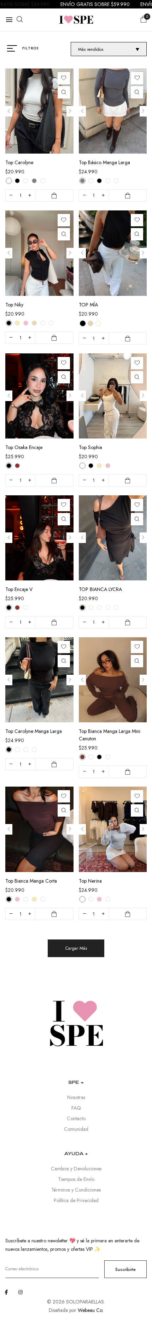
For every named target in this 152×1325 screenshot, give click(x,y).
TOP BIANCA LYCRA (100, 589)
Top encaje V (19, 589)
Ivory (8, 180)
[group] (39, 111)
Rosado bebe (25, 323)
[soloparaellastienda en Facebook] (6, 1292)
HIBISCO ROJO (107, 607)
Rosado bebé (99, 899)
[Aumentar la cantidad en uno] (29, 195)
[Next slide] (70, 111)
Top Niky (14, 304)
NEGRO (83, 323)
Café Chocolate (82, 756)
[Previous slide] (8, 111)
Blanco (25, 607)
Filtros (30, 48)
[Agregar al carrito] (54, 195)
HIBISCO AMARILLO (116, 607)
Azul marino (25, 180)
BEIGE (90, 323)
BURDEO (99, 607)
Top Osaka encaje (23, 447)
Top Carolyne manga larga (33, 731)
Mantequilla (17, 323)
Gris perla (34, 180)
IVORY (98, 323)
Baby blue (42, 180)
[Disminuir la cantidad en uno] (10, 195)
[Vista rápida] (64, 92)
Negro (17, 180)
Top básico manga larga (104, 162)
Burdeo (17, 465)
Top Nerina (90, 880)
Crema (90, 756)
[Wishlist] (64, 78)
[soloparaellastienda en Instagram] (20, 1292)
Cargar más (76, 948)
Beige (34, 323)
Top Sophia (90, 447)
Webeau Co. (90, 1310)
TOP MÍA (88, 304)
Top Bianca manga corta (31, 880)
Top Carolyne (19, 162)
